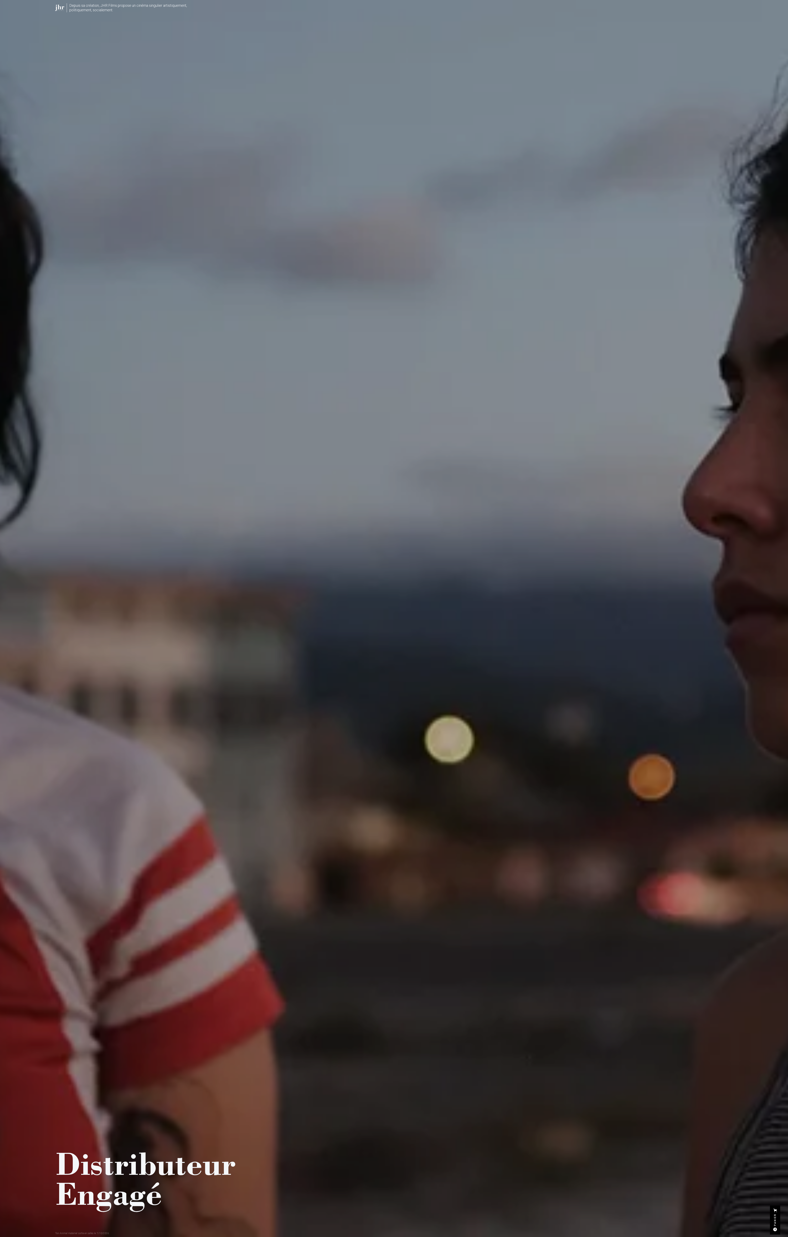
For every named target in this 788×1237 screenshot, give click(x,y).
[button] (775, 1220)
